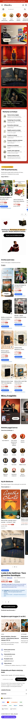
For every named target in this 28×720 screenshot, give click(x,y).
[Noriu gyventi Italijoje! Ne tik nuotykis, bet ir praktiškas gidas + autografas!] (6, 188)
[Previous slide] (12, 567)
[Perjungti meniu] (2, 5)
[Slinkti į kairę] (22, 214)
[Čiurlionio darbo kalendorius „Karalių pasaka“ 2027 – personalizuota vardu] (20, 338)
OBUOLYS (7, 714)
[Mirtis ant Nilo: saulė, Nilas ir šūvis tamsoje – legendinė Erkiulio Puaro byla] (20, 371)
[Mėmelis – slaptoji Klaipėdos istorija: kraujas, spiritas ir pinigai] (20, 306)
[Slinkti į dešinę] (25, 214)
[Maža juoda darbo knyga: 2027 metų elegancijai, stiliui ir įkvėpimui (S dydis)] (7, 371)
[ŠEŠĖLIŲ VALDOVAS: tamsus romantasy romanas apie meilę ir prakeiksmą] (7, 307)
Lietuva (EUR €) (7, 698)
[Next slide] (17, 567)
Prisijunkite (6, 590)
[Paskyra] (23, 5)
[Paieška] (25, 9)
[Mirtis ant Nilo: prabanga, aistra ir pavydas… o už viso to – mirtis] (10, 504)
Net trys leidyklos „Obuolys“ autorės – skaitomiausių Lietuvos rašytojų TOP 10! (10, 638)
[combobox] (14, 9)
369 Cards (9, 577)
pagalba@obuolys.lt (9, 660)
